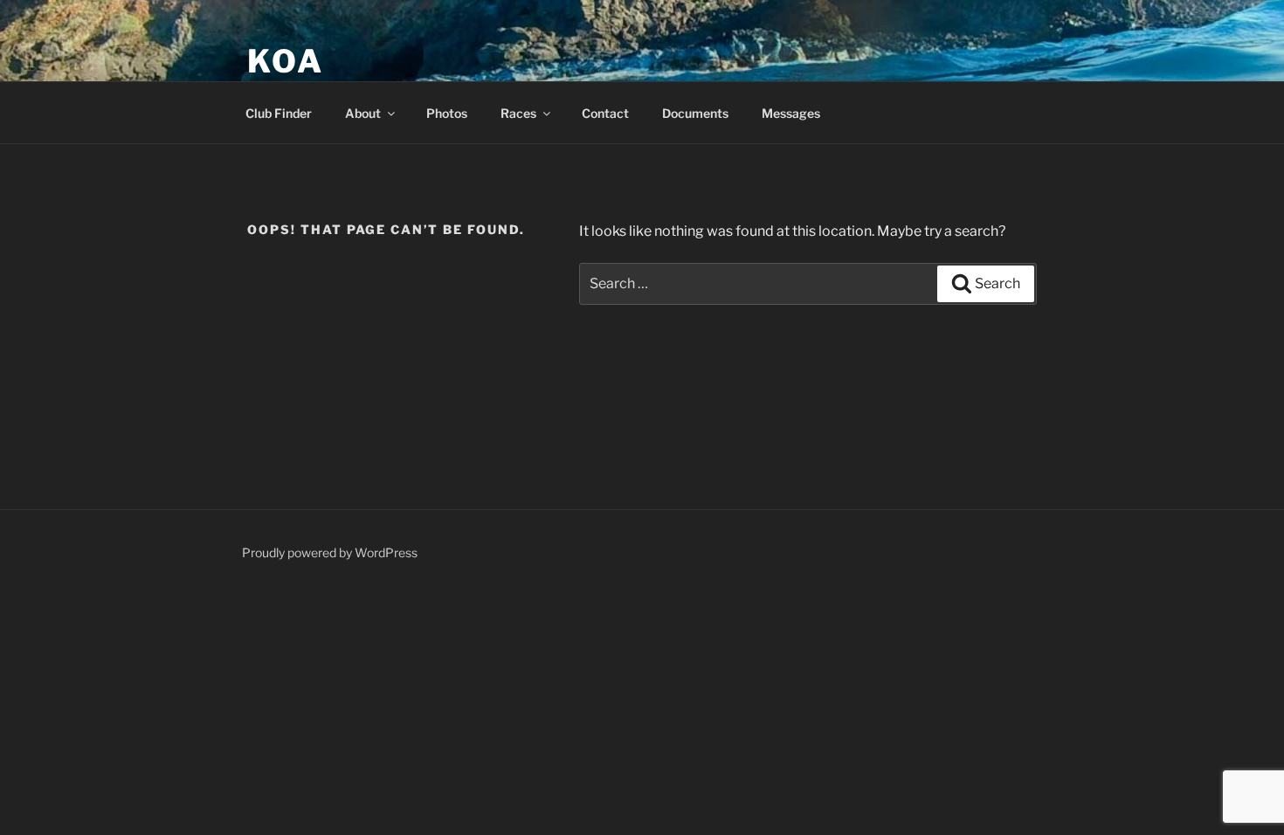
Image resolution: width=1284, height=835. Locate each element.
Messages (791, 113)
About (363, 113)
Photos (446, 113)
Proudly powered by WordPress (330, 552)
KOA (285, 61)
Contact (605, 113)
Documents (695, 113)
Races (518, 113)
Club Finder (278, 113)
